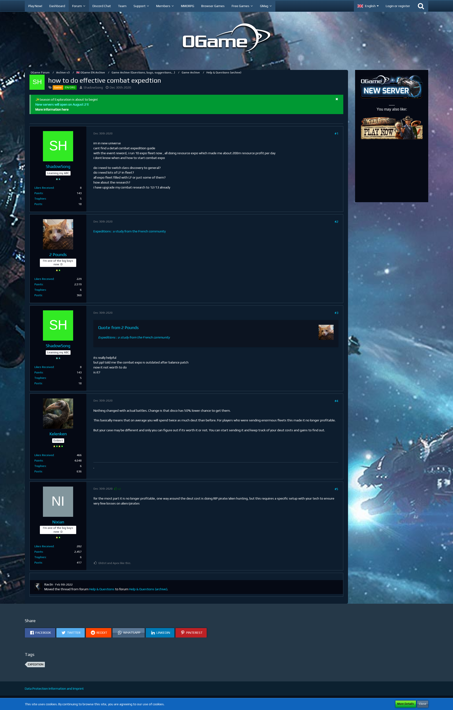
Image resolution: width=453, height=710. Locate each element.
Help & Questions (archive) (148, 589)
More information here (52, 109)
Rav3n (48, 584)
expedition (35, 664)
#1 (336, 133)
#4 (336, 401)
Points (38, 193)
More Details (405, 704)
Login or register (398, 6)
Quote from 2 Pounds (118, 327)
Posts (38, 204)
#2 (336, 221)
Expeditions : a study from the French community (129, 231)
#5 (336, 489)
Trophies (40, 198)
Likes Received (44, 187)
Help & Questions (101, 589)
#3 (336, 313)
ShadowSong (93, 87)
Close (422, 704)
